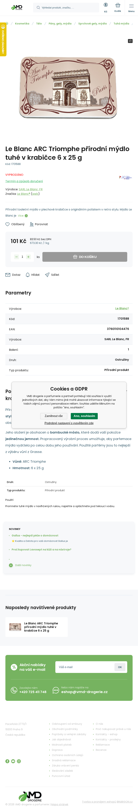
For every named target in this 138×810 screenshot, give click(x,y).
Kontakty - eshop (107, 734)
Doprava (57, 750)
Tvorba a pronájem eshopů (99, 802)
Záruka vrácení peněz (65, 765)
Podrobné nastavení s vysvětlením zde (69, 423)
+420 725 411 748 (33, 692)
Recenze (101, 750)
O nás (99, 724)
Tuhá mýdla (121, 23)
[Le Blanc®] (126, 183)
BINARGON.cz (125, 802)
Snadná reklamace (64, 760)
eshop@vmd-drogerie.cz (84, 691)
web (35, 194)
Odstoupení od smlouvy (67, 724)
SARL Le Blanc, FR (31, 189)
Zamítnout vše (54, 416)
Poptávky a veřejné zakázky (69, 734)
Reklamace (103, 745)
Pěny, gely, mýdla (60, 23)
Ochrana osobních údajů (67, 755)
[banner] (17, 8)
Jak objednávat (61, 739)
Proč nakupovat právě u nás (113, 729)
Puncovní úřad (61, 776)
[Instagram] (19, 761)
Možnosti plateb (62, 745)
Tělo (39, 23)
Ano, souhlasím (84, 416)
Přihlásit (119, 667)
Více (21, 215)
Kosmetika (22, 23)
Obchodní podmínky (65, 729)
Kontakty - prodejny (108, 739)
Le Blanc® (23, 194)
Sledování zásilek (62, 771)
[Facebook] (7, 761)
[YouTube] (13, 761)
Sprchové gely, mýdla (92, 23)
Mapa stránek (59, 804)
